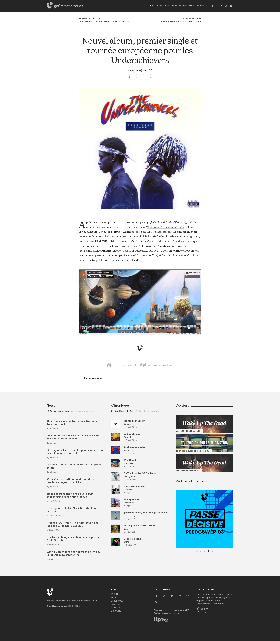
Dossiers (176, 6)
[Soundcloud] (180, 596)
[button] (197, 551)
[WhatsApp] (143, 77)
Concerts (202, 6)
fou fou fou (163, 231)
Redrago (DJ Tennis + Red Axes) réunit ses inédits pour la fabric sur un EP (72, 524)
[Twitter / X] (136, 77)
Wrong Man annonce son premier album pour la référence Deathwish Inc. (74, 553)
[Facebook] (221, 6)
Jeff (133, 70)
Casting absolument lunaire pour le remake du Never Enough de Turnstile (75, 452)
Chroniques (163, 6)
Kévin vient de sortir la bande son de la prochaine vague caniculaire (70, 481)
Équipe (204, 612)
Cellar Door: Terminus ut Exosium (165, 227)
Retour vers (93, 378)
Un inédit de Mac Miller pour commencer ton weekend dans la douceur (73, 437)
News (152, 6)
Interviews (188, 6)
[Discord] (172, 596)
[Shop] (231, 6)
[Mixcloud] (187, 596)
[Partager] (150, 77)
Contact (205, 609)
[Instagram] (226, 6)
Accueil (115, 594)
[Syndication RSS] (156, 602)
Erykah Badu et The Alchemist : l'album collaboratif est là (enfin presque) (70, 495)
